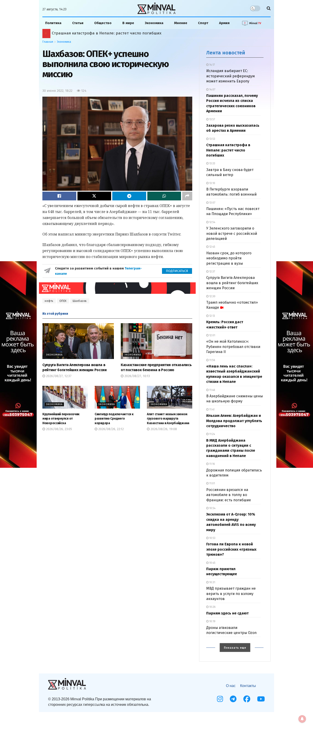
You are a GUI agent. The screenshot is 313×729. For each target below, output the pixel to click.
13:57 (212, 119)
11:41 (211, 409)
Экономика (154, 23)
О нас (231, 686)
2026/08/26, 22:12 (110, 429)
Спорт (203, 23)
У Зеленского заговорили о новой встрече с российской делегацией (231, 233)
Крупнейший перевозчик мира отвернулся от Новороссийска (61, 418)
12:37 (212, 271)
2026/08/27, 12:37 (58, 376)
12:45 (212, 246)
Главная (47, 41)
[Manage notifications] (302, 719)
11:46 (212, 390)
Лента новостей (225, 53)
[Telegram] (233, 698)
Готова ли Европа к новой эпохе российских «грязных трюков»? (231, 549)
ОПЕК (63, 301)
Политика (53, 23)
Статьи (77, 23)
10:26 (212, 606)
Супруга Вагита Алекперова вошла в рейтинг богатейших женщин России (232, 282)
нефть (49, 301)
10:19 (212, 621)
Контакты (248, 686)
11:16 (212, 463)
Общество (103, 23)
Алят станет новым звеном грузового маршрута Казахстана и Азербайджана (168, 418)
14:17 (212, 64)
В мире (128, 23)
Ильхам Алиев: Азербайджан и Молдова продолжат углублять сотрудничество (234, 420)
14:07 (212, 89)
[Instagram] (220, 698)
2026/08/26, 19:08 (163, 429)
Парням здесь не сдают (227, 613)
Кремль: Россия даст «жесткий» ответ (88, 33)
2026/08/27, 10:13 (137, 376)
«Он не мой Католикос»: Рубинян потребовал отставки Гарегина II (233, 346)
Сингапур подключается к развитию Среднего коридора (114, 418)
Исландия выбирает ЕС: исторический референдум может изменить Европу (230, 76)
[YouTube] (261, 698)
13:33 (212, 163)
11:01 (212, 483)
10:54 (212, 508)
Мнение (180, 23)
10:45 (212, 562)
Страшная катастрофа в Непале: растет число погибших (228, 150)
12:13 (212, 315)
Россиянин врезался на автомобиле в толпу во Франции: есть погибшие (228, 495)
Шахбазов (80, 301)
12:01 (212, 335)
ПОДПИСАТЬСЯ (177, 271)
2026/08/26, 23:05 (58, 429)
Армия (224, 23)
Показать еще (235, 647)
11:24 (212, 434)
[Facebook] (246, 698)
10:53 (212, 538)
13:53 (212, 138)
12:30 (212, 296)
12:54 (212, 222)
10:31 (212, 582)
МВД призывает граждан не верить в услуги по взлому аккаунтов (231, 593)
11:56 (212, 360)
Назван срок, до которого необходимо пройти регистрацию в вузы (228, 258)
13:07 (212, 202)
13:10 (212, 183)
